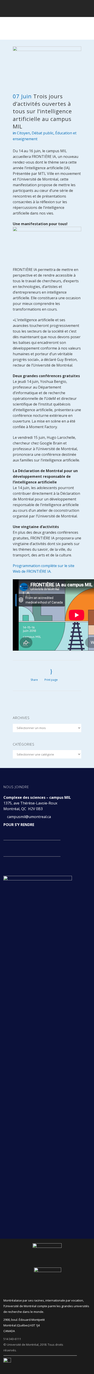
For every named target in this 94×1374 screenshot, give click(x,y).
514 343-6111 (12, 1339)
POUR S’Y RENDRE (18, 824)
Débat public (42, 132)
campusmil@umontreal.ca (29, 816)
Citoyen (23, 132)
